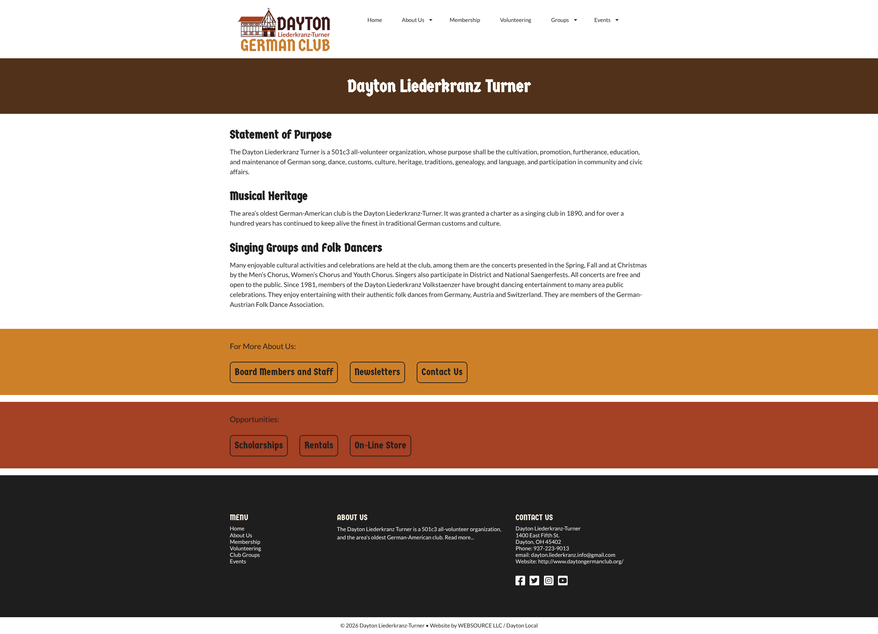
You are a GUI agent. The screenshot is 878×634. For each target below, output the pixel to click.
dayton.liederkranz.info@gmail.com (573, 555)
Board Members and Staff (284, 372)
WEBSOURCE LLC (480, 625)
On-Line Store (380, 445)
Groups (560, 20)
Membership (465, 20)
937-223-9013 (551, 548)
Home (374, 20)
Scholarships (259, 445)
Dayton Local (521, 625)
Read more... (459, 537)
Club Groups (245, 555)
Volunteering (515, 20)
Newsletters (377, 372)
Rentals (318, 445)
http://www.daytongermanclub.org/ (580, 561)
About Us (413, 20)
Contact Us (442, 372)
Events (602, 20)
